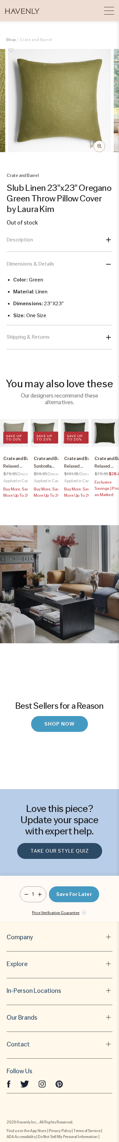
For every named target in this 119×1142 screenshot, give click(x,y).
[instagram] (42, 1084)
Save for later (74, 894)
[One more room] (40, 894)
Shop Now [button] (59, 724)
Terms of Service (86, 1130)
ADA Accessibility (21, 1136)
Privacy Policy (60, 1130)
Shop (11, 39)
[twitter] (24, 1084)
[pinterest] (59, 1084)
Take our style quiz (59, 851)
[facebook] (9, 1084)
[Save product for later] (11, 54)
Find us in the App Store (26, 1130)
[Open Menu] (109, 11)
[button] (22, 11)
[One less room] (26, 894)
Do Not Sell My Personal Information (68, 1136)
